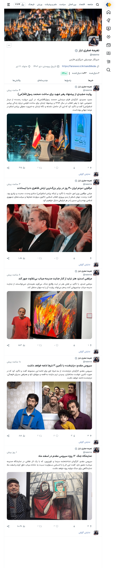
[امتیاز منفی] (74, 168)
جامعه (90, 4)
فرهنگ (31, 4)
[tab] (91, 80)
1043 (79, 73)
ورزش (39, 4)
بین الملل (72, 4)
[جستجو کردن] (97, 4)
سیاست (62, 4)
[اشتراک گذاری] (8, 168)
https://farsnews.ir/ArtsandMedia (79, 66)
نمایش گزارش (84, 174)
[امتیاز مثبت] (90, 258)
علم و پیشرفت (51, 4)
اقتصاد (82, 4)
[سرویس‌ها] (8, 4)
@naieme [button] (87, 90)
